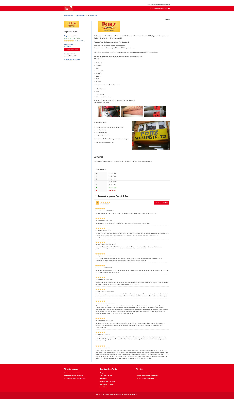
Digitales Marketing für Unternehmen (147, 375)
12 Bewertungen (79, 40)
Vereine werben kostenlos (144, 373)
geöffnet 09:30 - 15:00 (72, 38)
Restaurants (103, 378)
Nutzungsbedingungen (116, 394)
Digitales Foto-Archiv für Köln (145, 378)
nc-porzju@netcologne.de (72, 59)
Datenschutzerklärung (131, 394)
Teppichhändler (68, 36)
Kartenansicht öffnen (72, 49)
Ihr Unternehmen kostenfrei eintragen (160, 8)
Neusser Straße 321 (70, 45)
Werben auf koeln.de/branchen (73, 375)
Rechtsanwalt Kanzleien (107, 381)
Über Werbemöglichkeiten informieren (158, 4)
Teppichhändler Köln (81, 15)
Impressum (105, 394)
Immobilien (103, 387)
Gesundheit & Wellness (107, 384)
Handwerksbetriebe (106, 375)
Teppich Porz (93, 15)
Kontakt (98, 394)
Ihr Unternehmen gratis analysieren (74, 378)
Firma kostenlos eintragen (72, 373)
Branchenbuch (68, 15)
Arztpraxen (103, 373)
